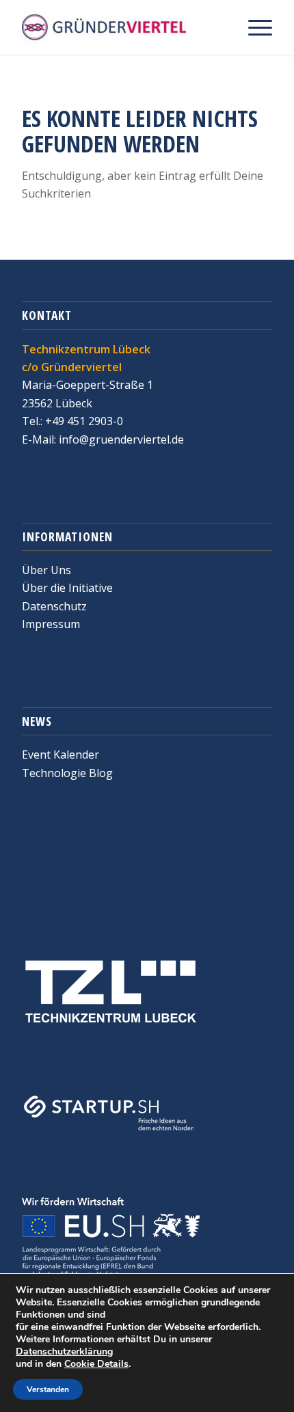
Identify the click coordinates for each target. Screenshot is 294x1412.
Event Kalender (60, 754)
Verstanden (48, 1389)
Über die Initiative (67, 587)
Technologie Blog (67, 772)
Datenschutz (54, 606)
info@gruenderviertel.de (120, 439)
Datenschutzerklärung (64, 1351)
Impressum (51, 624)
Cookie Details (96, 1364)
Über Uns (46, 570)
